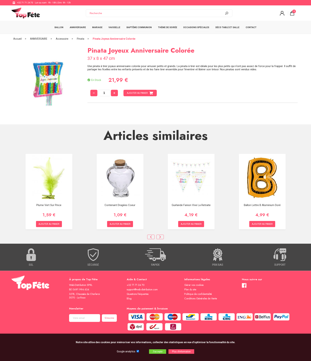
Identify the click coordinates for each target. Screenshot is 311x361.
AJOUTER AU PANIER (137, 93)
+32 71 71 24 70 (25, 2)
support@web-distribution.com (142, 289)
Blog (129, 298)
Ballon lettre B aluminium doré (262, 205)
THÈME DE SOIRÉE (167, 27)
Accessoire (62, 38)
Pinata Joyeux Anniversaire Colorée (114, 38)
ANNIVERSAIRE (78, 27)
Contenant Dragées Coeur (120, 205)
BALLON (59, 27)
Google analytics (126, 351)
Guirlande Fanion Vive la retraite (191, 205)
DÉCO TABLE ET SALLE (227, 27)
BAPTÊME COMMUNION (139, 27)
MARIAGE (97, 27)
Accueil (17, 38)
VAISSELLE (114, 27)
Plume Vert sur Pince (48, 205)
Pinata (80, 38)
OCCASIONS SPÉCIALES (196, 27)
